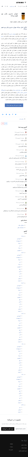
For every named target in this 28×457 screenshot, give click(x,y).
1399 (22, 405)
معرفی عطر (21, 225)
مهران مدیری (12, 34)
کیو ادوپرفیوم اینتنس (22, 217)
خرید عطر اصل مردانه (18, 90)
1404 (22, 253)
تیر (20, 246)
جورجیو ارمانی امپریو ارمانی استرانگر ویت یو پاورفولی (15, 211)
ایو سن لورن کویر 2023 (21, 170)
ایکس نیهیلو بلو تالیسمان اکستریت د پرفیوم (17, 181)
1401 (23, 344)
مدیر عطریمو (12, 6)
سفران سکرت (24, 140)
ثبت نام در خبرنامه (7, 429)
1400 (23, 375)
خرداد (19, 243)
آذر (20, 274)
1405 (22, 236)
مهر (20, 269)
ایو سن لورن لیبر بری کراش (21, 135)
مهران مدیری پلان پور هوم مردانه (9, 14)
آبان (20, 271)
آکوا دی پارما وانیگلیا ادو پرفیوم (20, 187)
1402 (22, 314)
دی (20, 276)
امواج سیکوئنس (23, 152)
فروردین (19, 239)
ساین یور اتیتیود (23, 193)
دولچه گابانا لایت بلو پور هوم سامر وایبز (18, 158)
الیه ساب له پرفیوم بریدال (21, 164)
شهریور (19, 250)
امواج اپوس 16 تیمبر (22, 199)
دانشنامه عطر (21, 228)
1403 (22, 283)
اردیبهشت (18, 241)
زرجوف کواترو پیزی (23, 146)
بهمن (19, 278)
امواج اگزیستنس (23, 205)
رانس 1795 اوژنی (23, 176)
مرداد (19, 248)
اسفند (19, 281)
